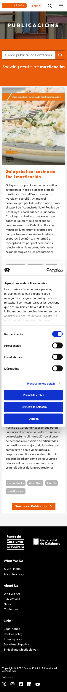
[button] (61, 6)
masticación (15, 491)
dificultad (35, 483)
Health (51, 483)
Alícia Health (12, 569)
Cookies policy (13, 634)
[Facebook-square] (21, 684)
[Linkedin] (29, 684)
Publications (12, 599)
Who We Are (12, 593)
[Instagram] (12, 684)
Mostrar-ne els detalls (41, 383)
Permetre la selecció (33, 406)
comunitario (15, 483)
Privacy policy (13, 639)
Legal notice (12, 629)
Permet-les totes (33, 395)
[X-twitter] (4, 684)
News (7, 604)
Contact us (11, 609)
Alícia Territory (14, 574)
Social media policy (16, 644)
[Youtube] (37, 684)
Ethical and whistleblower (21, 649)
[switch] (57, 345)
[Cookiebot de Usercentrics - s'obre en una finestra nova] (47, 270)
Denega (34, 418)
